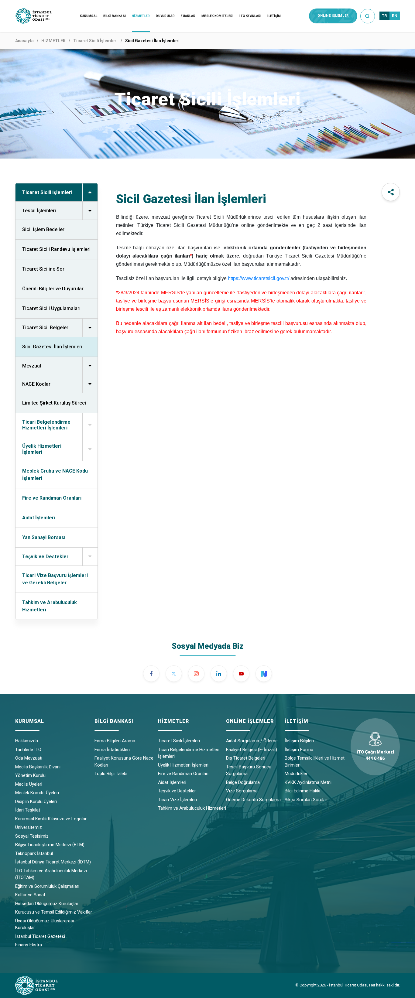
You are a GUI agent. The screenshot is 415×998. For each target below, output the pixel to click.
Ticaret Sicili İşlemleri (95, 40)
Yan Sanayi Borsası (43, 537)
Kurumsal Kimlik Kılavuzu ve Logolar (51, 819)
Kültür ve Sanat (30, 894)
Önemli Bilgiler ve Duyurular (53, 289)
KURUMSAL (88, 16)
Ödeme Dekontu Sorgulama (253, 799)
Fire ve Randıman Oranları (51, 498)
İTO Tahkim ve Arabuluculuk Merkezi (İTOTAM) (51, 874)
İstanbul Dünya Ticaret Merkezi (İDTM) (53, 862)
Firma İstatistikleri (112, 749)
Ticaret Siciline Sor (43, 269)
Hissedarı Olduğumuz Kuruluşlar (46, 903)
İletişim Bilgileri (299, 740)
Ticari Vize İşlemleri (177, 799)
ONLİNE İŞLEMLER (333, 16)
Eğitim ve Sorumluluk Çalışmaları (47, 886)
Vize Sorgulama (242, 791)
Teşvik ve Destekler (177, 791)
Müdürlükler (296, 773)
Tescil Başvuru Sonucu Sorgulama (248, 770)
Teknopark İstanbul (34, 853)
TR (384, 15)
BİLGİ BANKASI (114, 16)
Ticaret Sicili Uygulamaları (51, 308)
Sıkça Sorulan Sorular (306, 799)
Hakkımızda (26, 740)
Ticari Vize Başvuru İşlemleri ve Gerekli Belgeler (55, 579)
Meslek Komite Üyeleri (37, 792)
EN (394, 15)
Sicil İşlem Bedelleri (44, 229)
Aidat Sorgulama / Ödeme (252, 740)
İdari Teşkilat (27, 810)
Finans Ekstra (28, 945)
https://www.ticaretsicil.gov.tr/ (258, 278)
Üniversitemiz (28, 827)
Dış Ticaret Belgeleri (245, 758)
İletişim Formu (299, 749)
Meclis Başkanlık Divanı (37, 767)
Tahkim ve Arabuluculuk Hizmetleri (49, 606)
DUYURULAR (165, 16)
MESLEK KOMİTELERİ (217, 16)
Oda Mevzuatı (28, 758)
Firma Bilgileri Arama (114, 740)
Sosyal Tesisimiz (32, 836)
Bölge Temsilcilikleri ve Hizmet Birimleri (315, 761)
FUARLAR (188, 16)
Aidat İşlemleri (38, 518)
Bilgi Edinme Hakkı (302, 791)
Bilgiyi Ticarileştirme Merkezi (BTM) (49, 844)
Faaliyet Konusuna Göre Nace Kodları (123, 761)
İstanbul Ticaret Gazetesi (40, 936)
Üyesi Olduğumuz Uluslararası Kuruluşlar (44, 924)
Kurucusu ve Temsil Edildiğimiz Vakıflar (53, 912)
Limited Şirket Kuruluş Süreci (54, 403)
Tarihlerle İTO (28, 749)
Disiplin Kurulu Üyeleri (36, 801)
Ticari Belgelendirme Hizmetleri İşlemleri (188, 753)
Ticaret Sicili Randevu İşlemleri (56, 249)
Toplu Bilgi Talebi (110, 773)
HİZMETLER (141, 16)
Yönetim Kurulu (30, 775)
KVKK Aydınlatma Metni (308, 782)
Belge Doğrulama (243, 782)
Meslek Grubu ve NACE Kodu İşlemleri (55, 474)
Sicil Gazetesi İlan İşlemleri (52, 347)
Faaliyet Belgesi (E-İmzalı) (251, 749)
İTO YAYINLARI (250, 16)
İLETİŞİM (274, 16)
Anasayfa (24, 40)
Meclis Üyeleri (28, 784)
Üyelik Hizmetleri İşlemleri (183, 765)
